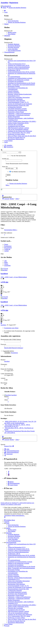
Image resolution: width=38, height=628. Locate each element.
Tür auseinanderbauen (14, 76)
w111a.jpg (4, 310)
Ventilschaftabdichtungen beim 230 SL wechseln (21, 72)
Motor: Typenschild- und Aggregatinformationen (21, 84)
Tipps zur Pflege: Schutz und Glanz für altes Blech (22, 136)
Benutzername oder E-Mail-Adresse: (11, 339)
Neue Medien (11, 34)
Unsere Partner (8, 140)
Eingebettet (7, 265)
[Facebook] (9, 471)
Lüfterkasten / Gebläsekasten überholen (19, 115)
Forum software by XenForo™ (17, 503)
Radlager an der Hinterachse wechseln (18, 80)
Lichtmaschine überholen (15, 107)
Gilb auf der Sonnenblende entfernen (18, 129)
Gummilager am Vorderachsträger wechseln (20, 78)
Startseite (6, 521)
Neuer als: (5, 166)
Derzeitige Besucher (13, 47)
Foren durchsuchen (13, 21)
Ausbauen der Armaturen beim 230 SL (18, 65)
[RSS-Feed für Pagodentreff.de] (5, 455)
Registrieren (13, 3)
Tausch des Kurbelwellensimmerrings (18, 68)
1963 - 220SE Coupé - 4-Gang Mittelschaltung (14, 277)
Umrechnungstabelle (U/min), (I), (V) (18, 102)
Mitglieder (7, 35)
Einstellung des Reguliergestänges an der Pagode (21, 83)
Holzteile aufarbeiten (13, 92)
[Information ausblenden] (4, 517)
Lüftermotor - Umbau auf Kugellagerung (19, 113)
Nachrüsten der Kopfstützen (15, 81)
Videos (6, 264)
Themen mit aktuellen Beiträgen (17, 22)
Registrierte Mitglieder (14, 46)
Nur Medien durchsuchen (18, 171)
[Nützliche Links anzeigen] (3, 195)
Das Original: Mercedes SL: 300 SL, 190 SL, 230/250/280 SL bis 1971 (17, 425)
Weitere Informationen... (18, 515)
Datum (6, 244)
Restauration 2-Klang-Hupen (16, 112)
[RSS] (9, 473)
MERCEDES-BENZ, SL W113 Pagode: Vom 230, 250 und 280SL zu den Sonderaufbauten (20, 422)
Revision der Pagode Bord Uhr (16, 137)
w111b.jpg (4, 282)
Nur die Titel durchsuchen (18, 155)
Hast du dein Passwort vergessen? (13, 348)
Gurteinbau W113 (13, 120)
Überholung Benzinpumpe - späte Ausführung (21, 118)
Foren (6, 12)
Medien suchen (12, 32)
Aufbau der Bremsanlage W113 (16, 64)
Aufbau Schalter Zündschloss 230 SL (18, 123)
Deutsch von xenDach (11, 504)
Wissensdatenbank (9, 52)
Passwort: (3, 344)
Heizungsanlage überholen (15, 99)
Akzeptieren (7, 515)
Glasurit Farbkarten (13, 91)
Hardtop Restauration (14, 116)
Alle (5, 260)
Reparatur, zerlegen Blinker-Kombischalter (20, 94)
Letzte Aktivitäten (13, 49)
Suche (6, 142)
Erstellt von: (5, 158)
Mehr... (8, 185)
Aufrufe (6, 251)
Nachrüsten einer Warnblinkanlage (17, 110)
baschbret (4, 274)
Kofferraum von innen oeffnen (16, 134)
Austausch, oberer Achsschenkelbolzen (19, 67)
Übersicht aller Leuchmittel (15, 124)
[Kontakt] (9, 475)
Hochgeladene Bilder (10, 230)
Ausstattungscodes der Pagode (16, 126)
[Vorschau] (1, 295)
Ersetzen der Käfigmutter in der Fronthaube (20, 104)
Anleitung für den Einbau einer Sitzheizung (20, 131)
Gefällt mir (7, 249)
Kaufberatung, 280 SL (14, 70)
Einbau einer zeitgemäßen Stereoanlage (19, 97)
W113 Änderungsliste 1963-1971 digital (19, 132)
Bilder (6, 262)
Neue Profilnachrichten (14, 50)
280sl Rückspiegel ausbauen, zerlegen (18, 128)
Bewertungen (8, 247)
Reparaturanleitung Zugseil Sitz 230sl (18, 105)
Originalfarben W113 (14, 96)
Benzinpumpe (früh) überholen (16, 100)
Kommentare (7, 246)
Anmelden (4, 3)
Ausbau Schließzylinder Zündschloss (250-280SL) (22, 121)
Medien (6, 24)
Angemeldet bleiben (8, 351)
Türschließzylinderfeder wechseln (17, 108)
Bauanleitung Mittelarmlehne (16, 139)
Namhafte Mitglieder (13, 44)
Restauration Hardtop (14, 86)
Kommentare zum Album (11, 328)
